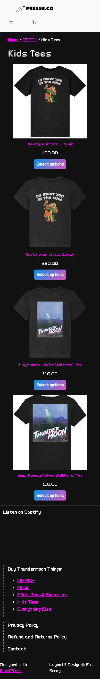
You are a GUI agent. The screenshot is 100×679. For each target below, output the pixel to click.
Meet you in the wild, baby (50, 254)
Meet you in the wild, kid (50, 144)
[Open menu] (11, 22)
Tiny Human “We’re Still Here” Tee (50, 364)
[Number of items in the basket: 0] (34, 22)
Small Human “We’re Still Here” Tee (50, 475)
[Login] (23, 22)
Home (13, 40)
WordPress (11, 671)
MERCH (29, 40)
